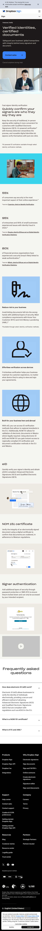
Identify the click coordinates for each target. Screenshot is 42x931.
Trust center (6, 857)
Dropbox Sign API (8, 764)
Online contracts (29, 773)
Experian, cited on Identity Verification (21, 204)
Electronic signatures (30, 759)
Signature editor (29, 784)
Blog (3, 839)
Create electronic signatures (29, 778)
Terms (25, 804)
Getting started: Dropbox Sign (8, 820)
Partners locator (29, 844)
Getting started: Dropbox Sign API (8, 827)
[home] (11, 11)
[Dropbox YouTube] (13, 864)
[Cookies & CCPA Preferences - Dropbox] (21, 921)
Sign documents (29, 764)
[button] (39, 11)
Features (5, 22)
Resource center (8, 848)
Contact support (8, 808)
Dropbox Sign (7, 759)
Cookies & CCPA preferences (8, 814)
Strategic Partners (29, 839)
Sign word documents (31, 788)
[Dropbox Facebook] (8, 864)
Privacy (25, 808)
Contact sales (7, 804)
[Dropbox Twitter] (3, 864)
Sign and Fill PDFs (29, 768)
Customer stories (8, 844)
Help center (6, 799)
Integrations (6, 773)
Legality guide (7, 852)
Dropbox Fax (7, 768)
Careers (26, 799)
